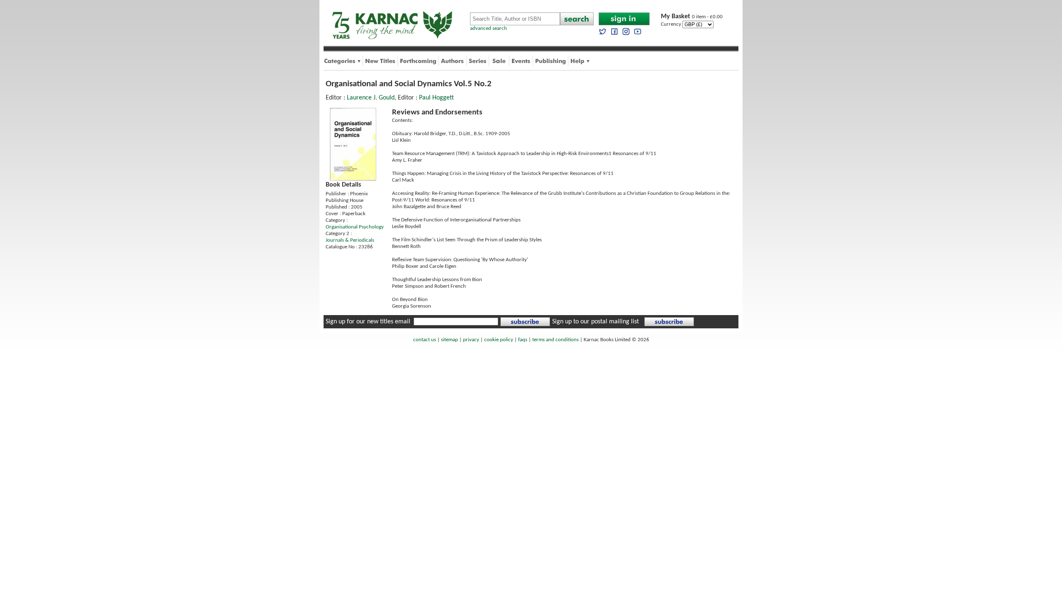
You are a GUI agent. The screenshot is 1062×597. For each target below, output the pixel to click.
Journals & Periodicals (350, 240)
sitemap (449, 339)
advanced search (488, 28)
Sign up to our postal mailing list (595, 321)
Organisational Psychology (355, 227)
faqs (522, 339)
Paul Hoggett (436, 98)
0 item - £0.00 (692, 16)
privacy (471, 339)
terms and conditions (555, 339)
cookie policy (498, 339)
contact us (424, 339)
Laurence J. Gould (371, 98)
